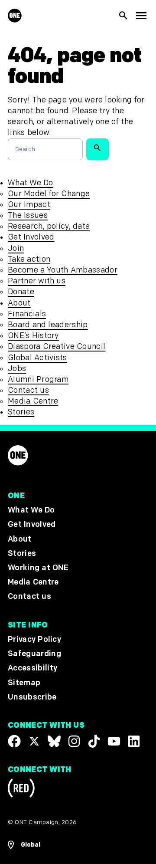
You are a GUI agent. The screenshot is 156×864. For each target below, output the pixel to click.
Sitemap (24, 682)
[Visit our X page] (34, 741)
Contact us (28, 390)
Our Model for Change (49, 193)
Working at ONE (38, 567)
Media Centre (33, 401)
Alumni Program (38, 379)
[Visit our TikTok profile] (94, 741)
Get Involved (31, 237)
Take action (29, 259)
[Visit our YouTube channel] (113, 741)
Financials (27, 314)
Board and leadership (48, 324)
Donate (21, 291)
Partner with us (36, 281)
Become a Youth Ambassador (62, 270)
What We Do (30, 182)
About (19, 303)
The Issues (28, 215)
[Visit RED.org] (21, 790)
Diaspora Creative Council (56, 346)
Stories (21, 412)
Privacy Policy (34, 639)
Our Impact (29, 204)
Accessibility (32, 668)
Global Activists (37, 357)
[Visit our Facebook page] (14, 741)
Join (16, 248)
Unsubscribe (32, 697)
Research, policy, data (49, 226)
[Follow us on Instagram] (74, 741)
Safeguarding (34, 654)
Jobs (17, 368)
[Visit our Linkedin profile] (133, 741)
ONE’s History (33, 335)
